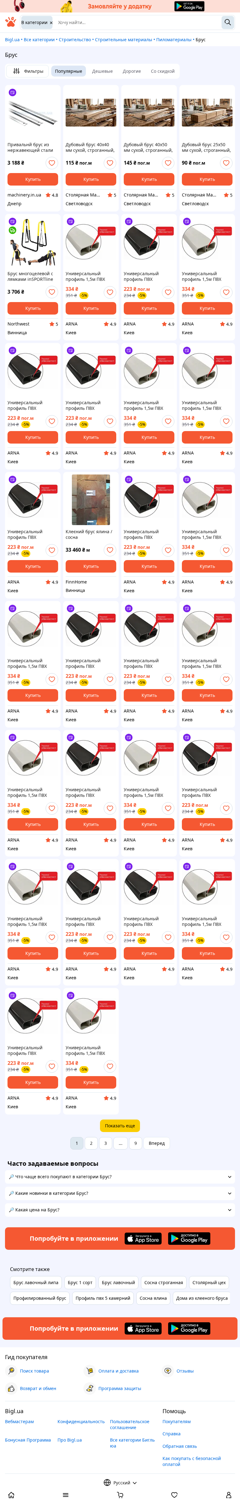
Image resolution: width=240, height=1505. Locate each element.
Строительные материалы (123, 39)
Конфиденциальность (81, 1421)
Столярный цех (209, 1282)
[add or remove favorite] (52, 163)
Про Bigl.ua (70, 1440)
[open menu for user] (228, 1496)
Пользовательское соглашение (129, 1424)
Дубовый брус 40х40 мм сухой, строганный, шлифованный (90, 147)
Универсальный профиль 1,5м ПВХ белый (85, 276)
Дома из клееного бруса (202, 1298)
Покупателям (176, 1421)
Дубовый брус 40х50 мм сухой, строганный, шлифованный (148, 147)
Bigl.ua (12, 39)
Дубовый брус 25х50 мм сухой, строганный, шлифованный (206, 147)
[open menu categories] (65, 1496)
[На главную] (10, 25)
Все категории (39, 39)
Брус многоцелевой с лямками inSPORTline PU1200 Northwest (30, 276)
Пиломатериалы (174, 39)
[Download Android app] (189, 1238)
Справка (171, 1434)
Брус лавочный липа (35, 1282)
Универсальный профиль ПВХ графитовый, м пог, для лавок (149, 276)
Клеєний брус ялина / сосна (89, 534)
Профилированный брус (39, 1298)
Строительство (75, 39)
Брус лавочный (118, 1282)
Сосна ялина (153, 1298)
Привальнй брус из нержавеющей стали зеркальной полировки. (30, 147)
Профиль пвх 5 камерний (103, 1298)
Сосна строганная (163, 1282)
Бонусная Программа (28, 1440)
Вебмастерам (19, 1421)
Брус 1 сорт (80, 1282)
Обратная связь (179, 1446)
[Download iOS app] (143, 1238)
